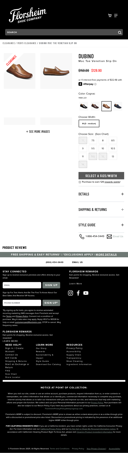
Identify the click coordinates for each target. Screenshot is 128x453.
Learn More (10, 340)
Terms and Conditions (60, 448)
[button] (38, 131)
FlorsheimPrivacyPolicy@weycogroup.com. (64, 408)
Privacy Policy (22, 316)
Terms (9, 316)
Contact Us (11, 354)
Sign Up (51, 285)
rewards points (112, 182)
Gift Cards (11, 357)
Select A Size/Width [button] (101, 176)
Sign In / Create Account (14, 350)
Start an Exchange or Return (17, 366)
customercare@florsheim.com (28, 322)
